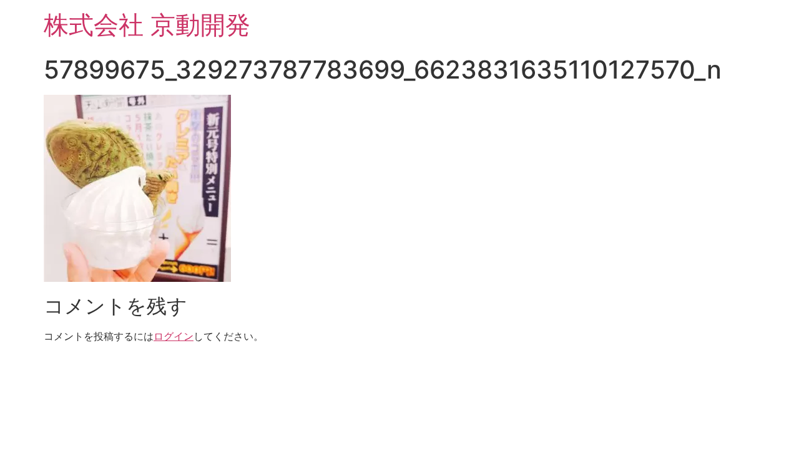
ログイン (174, 336)
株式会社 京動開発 (147, 24)
